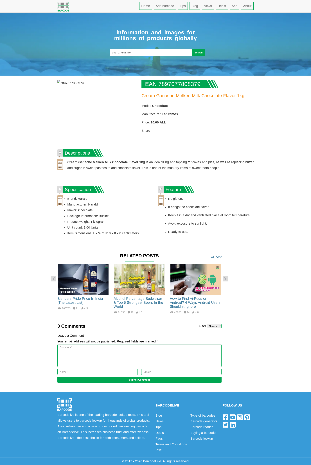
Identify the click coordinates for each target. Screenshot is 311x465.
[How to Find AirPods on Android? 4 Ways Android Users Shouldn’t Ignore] (196, 279)
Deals (222, 6)
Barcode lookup (201, 438)
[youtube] (233, 417)
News (208, 6)
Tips (183, 6)
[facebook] (225, 417)
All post (216, 257)
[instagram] (240, 417)
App (234, 6)
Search (199, 52)
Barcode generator (203, 421)
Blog (194, 6)
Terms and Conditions (171, 444)
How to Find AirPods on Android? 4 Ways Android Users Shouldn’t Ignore (195, 302)
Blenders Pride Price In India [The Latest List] (80, 300)
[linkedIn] (233, 425)
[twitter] (225, 425)
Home (145, 6)
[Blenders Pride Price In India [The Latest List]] (83, 279)
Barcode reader (201, 427)
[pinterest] (247, 417)
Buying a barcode (203, 433)
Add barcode (165, 6)
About (247, 6)
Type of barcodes (202, 415)
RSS (159, 450)
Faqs (159, 438)
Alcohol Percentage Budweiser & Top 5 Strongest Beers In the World (138, 302)
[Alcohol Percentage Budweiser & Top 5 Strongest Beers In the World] (139, 279)
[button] (53, 278)
